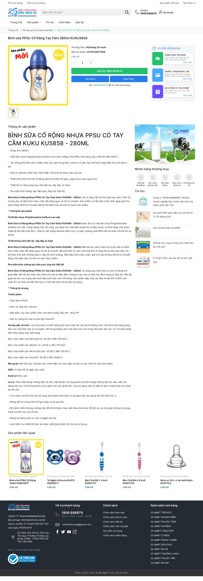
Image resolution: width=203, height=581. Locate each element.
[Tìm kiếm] (126, 12)
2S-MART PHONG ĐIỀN (163, 517)
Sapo (125, 572)
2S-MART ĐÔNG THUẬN (164, 540)
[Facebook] (57, 532)
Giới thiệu (65, 22)
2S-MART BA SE (159, 549)
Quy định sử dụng (112, 530)
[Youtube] (69, 532)
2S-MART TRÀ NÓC (161, 512)
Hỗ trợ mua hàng (36, 3)
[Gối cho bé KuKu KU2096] (143, 232)
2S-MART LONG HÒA (162, 530)
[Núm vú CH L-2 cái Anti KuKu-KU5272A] (177, 457)
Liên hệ (79, 22)
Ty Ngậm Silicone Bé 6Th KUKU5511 (61, 481)
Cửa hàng (128, 78)
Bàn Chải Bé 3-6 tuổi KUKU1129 (134, 481)
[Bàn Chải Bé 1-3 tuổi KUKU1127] (101, 457)
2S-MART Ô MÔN (160, 535)
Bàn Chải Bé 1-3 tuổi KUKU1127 (96, 481)
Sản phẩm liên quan (22, 433)
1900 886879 (148, 12)
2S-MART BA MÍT (160, 562)
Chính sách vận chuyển (115, 526)
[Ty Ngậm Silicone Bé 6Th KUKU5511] (64, 457)
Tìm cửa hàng (15, 3)
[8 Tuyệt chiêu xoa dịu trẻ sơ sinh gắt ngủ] (143, 262)
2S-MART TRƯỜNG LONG (165, 553)
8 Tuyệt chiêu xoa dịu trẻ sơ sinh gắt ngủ (172, 260)
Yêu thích (189, 3)
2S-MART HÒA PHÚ (161, 544)
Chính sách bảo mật (113, 512)
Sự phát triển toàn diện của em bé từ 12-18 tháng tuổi (173, 214)
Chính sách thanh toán (115, 517)
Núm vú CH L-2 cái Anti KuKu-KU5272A (176, 481)
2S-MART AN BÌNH (161, 526)
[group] (38, 75)
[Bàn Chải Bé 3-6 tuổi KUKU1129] (139, 457)
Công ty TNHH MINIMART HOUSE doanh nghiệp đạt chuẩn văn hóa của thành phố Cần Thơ (173, 201)
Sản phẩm (33, 22)
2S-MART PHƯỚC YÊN (163, 558)
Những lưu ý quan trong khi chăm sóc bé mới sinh (173, 245)
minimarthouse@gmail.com (76, 524)
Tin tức (50, 22)
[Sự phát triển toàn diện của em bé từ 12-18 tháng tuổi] (143, 217)
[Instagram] (75, 532)
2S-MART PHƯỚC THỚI (163, 521)
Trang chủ (16, 22)
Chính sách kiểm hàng (115, 535)
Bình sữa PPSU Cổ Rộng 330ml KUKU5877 (23, 481)
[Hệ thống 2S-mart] (22, 12)
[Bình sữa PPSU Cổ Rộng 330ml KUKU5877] (26, 457)
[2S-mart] (165, 144)
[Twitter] (63, 532)
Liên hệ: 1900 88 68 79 (109, 71)
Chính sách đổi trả (113, 521)
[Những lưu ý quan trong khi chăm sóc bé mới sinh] (143, 247)
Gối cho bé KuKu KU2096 (166, 227)
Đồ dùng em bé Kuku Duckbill (23, 476)
